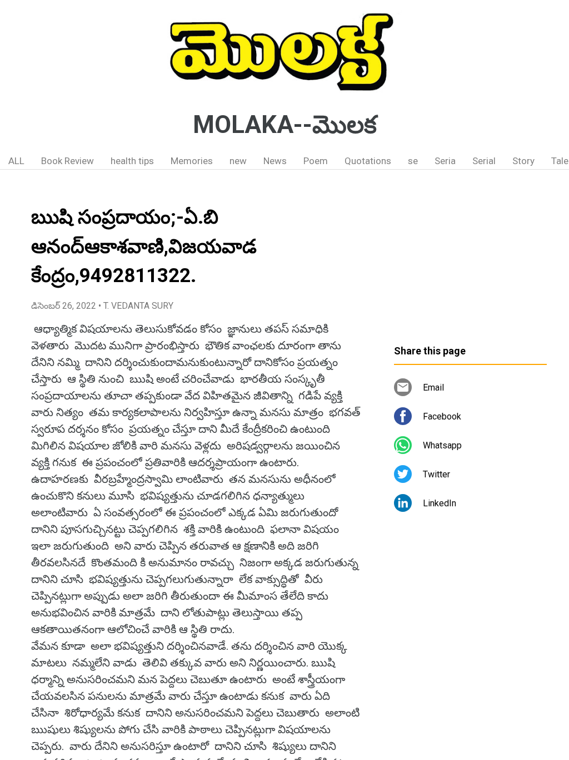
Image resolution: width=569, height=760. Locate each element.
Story (523, 160)
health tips (132, 160)
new (238, 160)
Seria (445, 160)
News (275, 160)
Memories (192, 160)
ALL (16, 160)
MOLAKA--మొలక (285, 124)
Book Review (67, 160)
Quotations (368, 160)
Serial (484, 160)
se (413, 160)
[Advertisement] (470, 261)
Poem (315, 160)
